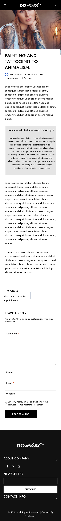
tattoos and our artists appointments (15, 296)
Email (10, 383)
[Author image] (6, 74)
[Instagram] (19, 466)
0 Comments (27, 78)
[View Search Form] (56, 5)
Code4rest (17, 74)
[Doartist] (30, 5)
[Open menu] (5, 5)
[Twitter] (13, 466)
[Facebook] (7, 466)
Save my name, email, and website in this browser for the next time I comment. (28, 403)
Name (10, 372)
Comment (12, 333)
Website (10, 393)
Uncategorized (12, 78)
